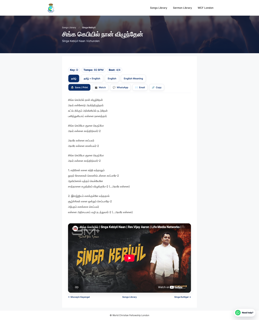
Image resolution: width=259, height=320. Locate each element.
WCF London (205, 7)
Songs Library (158, 7)
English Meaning (133, 78)
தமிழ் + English (92, 78)
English (112, 78)
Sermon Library (182, 7)
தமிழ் (73, 78)
